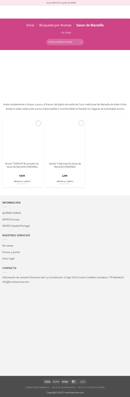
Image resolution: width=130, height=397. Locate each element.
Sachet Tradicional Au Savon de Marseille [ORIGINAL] (65, 165)
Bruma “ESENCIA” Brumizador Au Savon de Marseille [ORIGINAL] (22, 165)
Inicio (30, 25)
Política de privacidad (64, 387)
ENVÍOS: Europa (10, 219)
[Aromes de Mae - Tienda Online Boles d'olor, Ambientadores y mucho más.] (65, 12)
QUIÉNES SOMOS (11, 213)
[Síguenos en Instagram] (82, 3)
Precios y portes (11, 252)
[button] (4, 12)
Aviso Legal (8, 258)
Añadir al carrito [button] (22, 181)
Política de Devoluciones (91, 387)
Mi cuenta (7, 245)
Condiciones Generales (38, 387)
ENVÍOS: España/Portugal (16, 226)
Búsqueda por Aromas (55, 25)
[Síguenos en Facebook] (79, 3)
